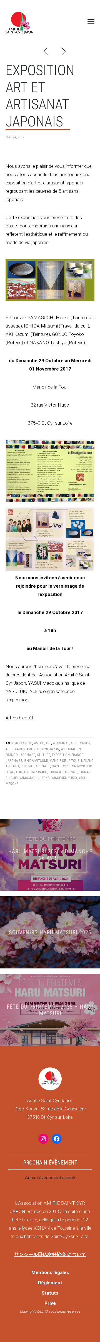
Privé (50, 1303)
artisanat (61, 743)
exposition (61, 755)
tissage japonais (63, 772)
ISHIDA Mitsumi (36, 760)
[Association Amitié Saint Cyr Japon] (19, 21)
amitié (39, 743)
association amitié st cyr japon (32, 749)
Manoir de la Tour (64, 760)
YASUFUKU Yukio (64, 778)
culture (43, 755)
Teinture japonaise (32, 772)
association (81, 743)
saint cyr (60, 766)
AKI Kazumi (23, 743)
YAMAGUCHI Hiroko (34, 778)
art (48, 743)
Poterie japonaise (35, 766)
